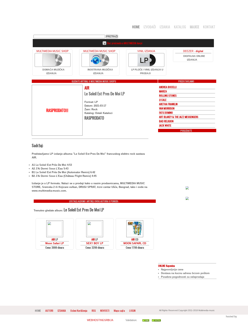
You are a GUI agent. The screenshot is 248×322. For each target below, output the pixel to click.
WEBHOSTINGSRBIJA (100, 320)
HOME (136, 26)
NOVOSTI (104, 310)
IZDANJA (165, 26)
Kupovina (166, 266)
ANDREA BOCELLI (168, 87)
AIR (86, 88)
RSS (94, 310)
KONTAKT (209, 26)
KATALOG (180, 26)
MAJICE (194, 26)
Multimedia (71, 28)
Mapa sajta (119, 310)
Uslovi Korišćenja (79, 310)
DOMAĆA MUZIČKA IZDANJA (53, 71)
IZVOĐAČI (150, 26)
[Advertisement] (124, 10)
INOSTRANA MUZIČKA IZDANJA (100, 71)
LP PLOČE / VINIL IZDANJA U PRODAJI (147, 71)
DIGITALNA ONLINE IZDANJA (194, 58)
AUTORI (49, 310)
